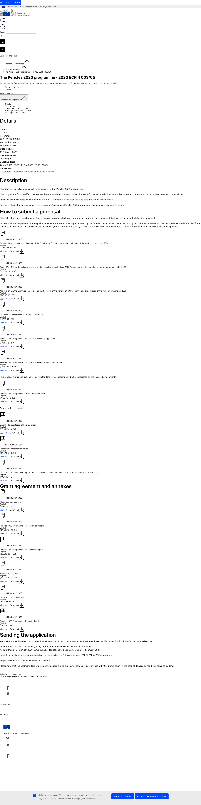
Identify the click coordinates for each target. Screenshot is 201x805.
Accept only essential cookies (151, 796)
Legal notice (10, 785)
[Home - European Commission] (17, 12)
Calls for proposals (13, 69)
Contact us (9, 773)
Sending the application (15, 112)
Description (10, 106)
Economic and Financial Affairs (18, 719)
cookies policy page (76, 795)
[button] (3, 251)
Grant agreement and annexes (18, 110)
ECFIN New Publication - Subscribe (20, 711)
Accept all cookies (123, 796)
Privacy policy (11, 783)
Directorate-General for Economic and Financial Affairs (27, 171)
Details (8, 104)
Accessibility (10, 787)
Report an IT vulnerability (16, 777)
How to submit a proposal (16, 108)
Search (3, 32)
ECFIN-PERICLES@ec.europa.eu (107, 226)
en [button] (7, 22)
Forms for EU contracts (11, 408)
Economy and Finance (14, 64)
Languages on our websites (17, 779)
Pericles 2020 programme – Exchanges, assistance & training (94, 205)
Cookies (8, 781)
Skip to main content (10, 2)
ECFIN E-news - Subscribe (16, 708)
